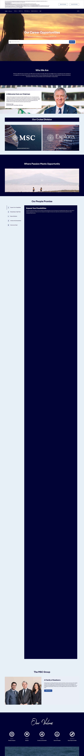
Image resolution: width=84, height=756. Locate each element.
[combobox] (39, 41)
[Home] (8, 11)
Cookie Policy (20, 7)
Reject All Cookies (63, 4)
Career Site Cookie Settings (34, 5)
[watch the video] (42, 180)
